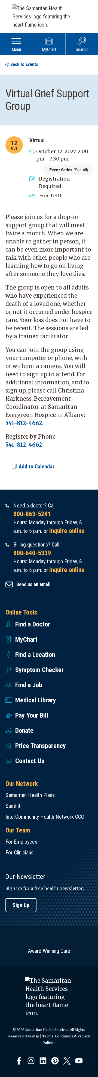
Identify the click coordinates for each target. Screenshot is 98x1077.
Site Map (32, 1036)
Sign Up (21, 905)
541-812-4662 (23, 423)
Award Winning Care (49, 951)
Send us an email (33, 584)
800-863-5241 (32, 514)
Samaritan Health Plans (30, 795)
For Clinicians (19, 852)
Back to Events (24, 64)
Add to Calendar (35, 466)
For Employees (21, 841)
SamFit (12, 806)
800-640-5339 (32, 553)
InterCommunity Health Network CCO (44, 817)
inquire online (67, 531)
